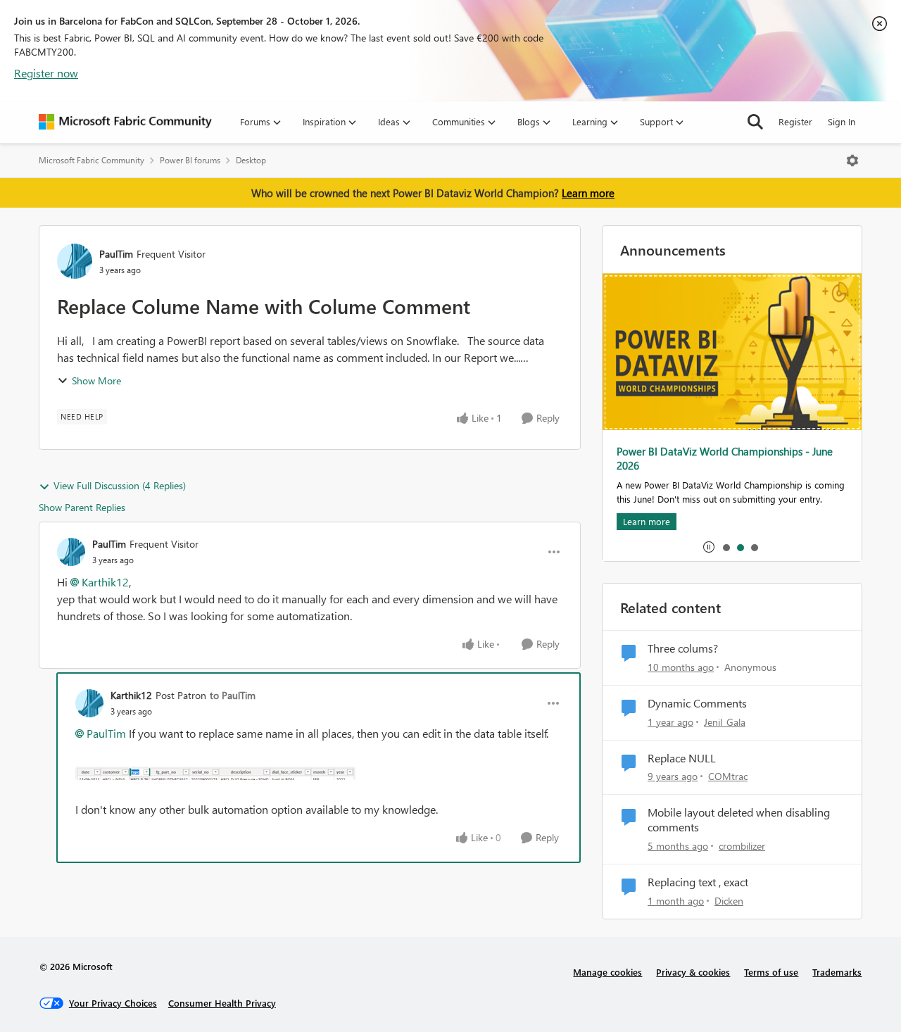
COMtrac (728, 776)
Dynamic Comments (697, 703)
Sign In (841, 121)
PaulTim (116, 253)
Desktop (251, 160)
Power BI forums (190, 160)
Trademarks (837, 972)
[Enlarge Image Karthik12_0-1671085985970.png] (215, 771)
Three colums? (683, 648)
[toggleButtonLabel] (852, 160)
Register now (46, 72)
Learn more (588, 193)
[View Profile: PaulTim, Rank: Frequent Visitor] (74, 261)
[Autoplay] (709, 547)
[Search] (755, 121)
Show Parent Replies (82, 507)
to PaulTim (233, 695)
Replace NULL (682, 758)
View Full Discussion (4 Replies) (119, 485)
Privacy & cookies (693, 972)
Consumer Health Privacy (222, 1003)
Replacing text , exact (698, 882)
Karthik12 (105, 581)
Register (795, 121)
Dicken (728, 900)
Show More (96, 380)
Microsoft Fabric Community (91, 160)
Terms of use (771, 972)
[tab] (726, 547)
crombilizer (742, 845)
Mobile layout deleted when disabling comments (739, 819)
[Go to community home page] (125, 122)
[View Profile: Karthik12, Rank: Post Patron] (89, 703)
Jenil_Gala (724, 722)
